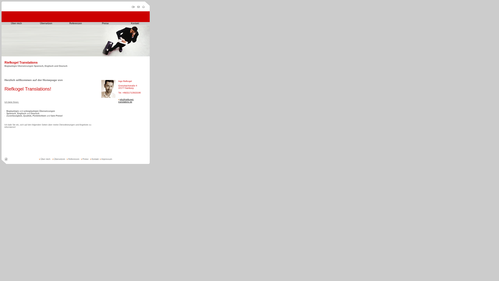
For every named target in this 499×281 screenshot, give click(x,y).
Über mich (16, 23)
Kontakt (135, 23)
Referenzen (75, 23)
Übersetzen (46, 23)
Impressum (106, 159)
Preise (105, 23)
